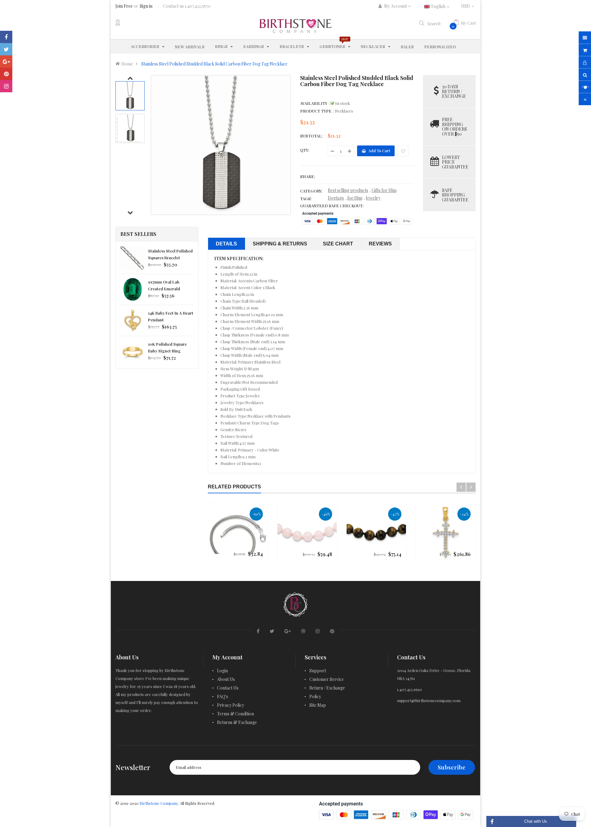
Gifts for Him (384, 190)
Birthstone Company (158, 803)
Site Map (317, 705)
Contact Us (228, 688)
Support (317, 671)
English (438, 6)
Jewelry (373, 198)
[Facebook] (6, 37)
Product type (316, 110)
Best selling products (348, 190)
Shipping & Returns (280, 243)
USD (468, 6)
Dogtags (336, 198)
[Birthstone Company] (295, 603)
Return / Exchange (327, 688)
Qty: (304, 150)
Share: (307, 176)
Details (226, 243)
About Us (226, 679)
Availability (313, 103)
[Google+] (6, 61)
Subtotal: (311, 135)
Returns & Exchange (237, 722)
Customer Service (326, 679)
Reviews (380, 243)
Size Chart (338, 243)
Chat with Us (535, 821)
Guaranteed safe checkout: (332, 205)
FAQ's (222, 696)
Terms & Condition (235, 714)
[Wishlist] (403, 150)
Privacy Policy (230, 705)
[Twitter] (6, 49)
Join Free (124, 6)
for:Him (354, 198)
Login (222, 671)
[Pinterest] (6, 74)
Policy (315, 696)
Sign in (146, 6)
